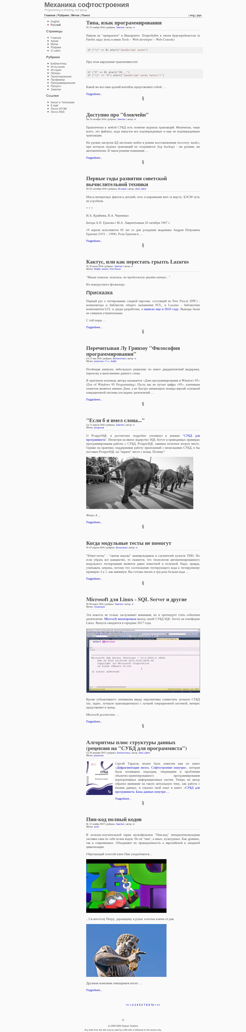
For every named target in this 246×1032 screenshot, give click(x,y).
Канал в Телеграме (63, 102)
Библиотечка (119, 358)
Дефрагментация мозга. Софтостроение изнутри (151, 767)
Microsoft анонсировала (120, 619)
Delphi (97, 268)
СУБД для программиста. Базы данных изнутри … (157, 789)
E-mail (54, 105)
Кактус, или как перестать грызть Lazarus (137, 261)
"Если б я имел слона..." (115, 420)
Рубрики (63, 15)
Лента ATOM (59, 109)
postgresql (99, 427)
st (134, 27)
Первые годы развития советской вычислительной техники (126, 181)
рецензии (99, 361)
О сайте (56, 51)
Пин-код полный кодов (114, 819)
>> (158, 1005)
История (122, 188)
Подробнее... (94, 94)
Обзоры (55, 73)
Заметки (120, 27)
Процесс (56, 86)
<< (127, 1005)
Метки (75, 15)
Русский (56, 25)
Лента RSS (58, 112)
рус (199, 15)
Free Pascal (115, 268)
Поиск (86, 15)
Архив (54, 41)
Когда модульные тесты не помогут (128, 543)
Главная (49, 15)
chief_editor (140, 188)
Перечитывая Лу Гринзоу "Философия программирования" (133, 351)
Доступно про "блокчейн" (117, 114)
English (55, 21)
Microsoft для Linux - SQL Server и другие (136, 599)
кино (96, 826)
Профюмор (58, 80)
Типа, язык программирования (124, 22)
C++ (107, 361)
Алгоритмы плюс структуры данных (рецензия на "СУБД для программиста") (136, 745)
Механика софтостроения (86, 4)
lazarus (105, 268)
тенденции (99, 606)
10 (152, 1005)
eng (192, 15)
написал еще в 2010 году (161, 309)
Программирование (63, 83)
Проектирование (61, 76)
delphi (113, 361)
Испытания (121, 547)
